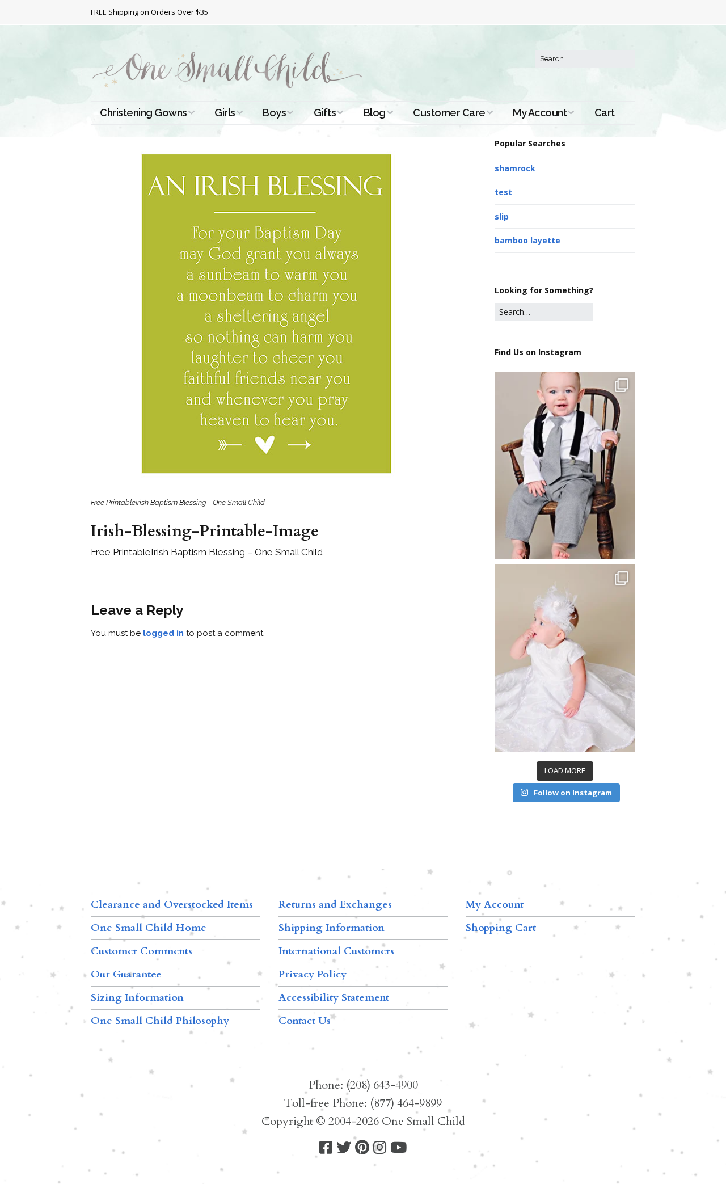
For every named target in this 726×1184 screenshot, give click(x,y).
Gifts (325, 113)
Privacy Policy (312, 974)
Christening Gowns (143, 113)
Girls (224, 113)
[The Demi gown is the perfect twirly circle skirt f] (565, 658)
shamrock (515, 168)
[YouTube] (398, 1148)
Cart (604, 113)
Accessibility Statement (333, 998)
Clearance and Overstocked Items (172, 905)
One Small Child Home (148, 928)
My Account (540, 113)
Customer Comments (141, 951)
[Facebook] (325, 1148)
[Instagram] (379, 1148)
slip (502, 216)
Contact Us (304, 1021)
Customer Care (449, 113)
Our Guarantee (126, 974)
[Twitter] (343, 1148)
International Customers (336, 951)
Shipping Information (331, 928)
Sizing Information (137, 998)
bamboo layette (527, 240)
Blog (375, 113)
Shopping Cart (501, 928)
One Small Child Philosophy (160, 1021)
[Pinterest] (362, 1148)
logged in (163, 633)
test (503, 192)
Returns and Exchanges (335, 905)
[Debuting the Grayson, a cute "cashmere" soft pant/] (565, 465)
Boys (274, 113)
